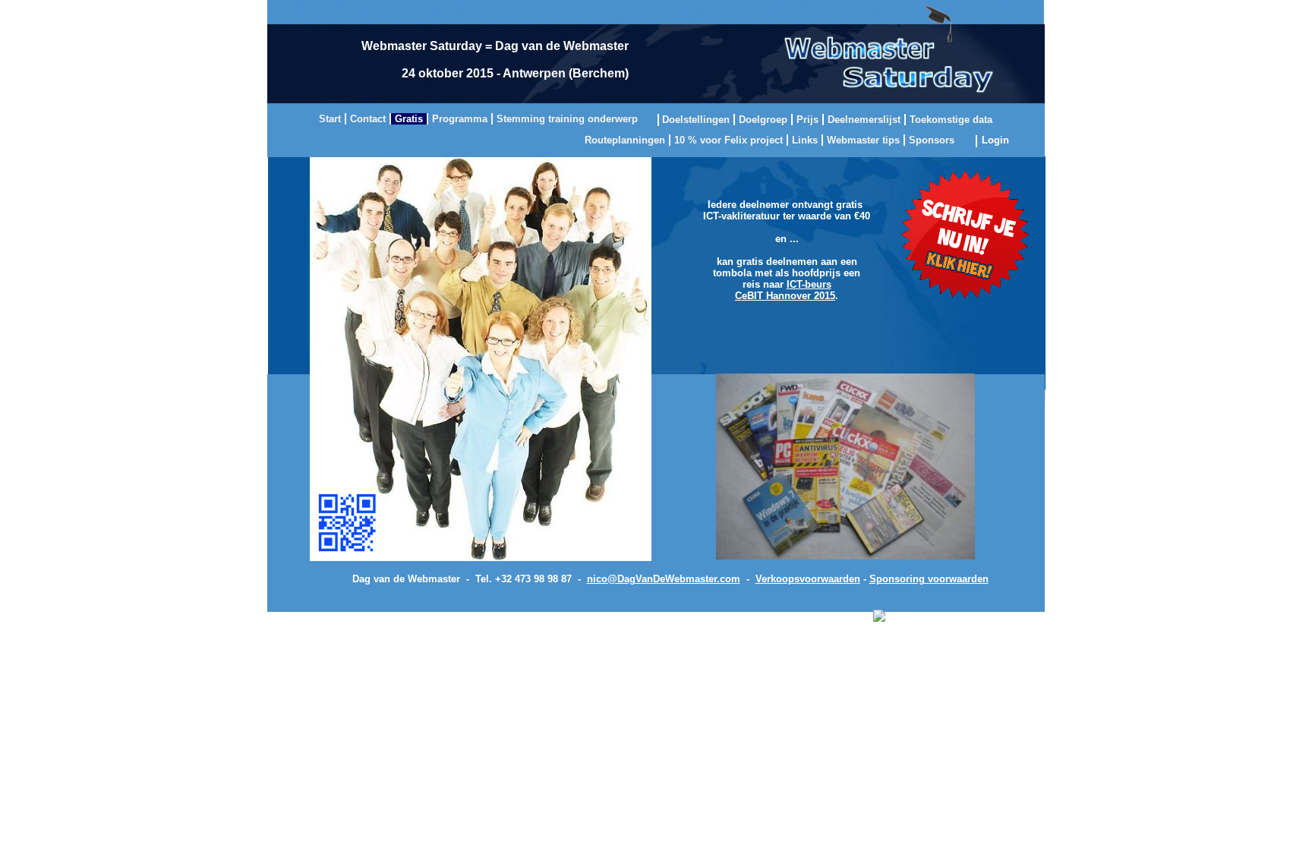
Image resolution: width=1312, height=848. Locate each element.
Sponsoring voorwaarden (929, 579)
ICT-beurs (809, 284)
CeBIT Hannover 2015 (785, 295)
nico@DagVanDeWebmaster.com (663, 579)
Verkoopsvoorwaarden (807, 579)
